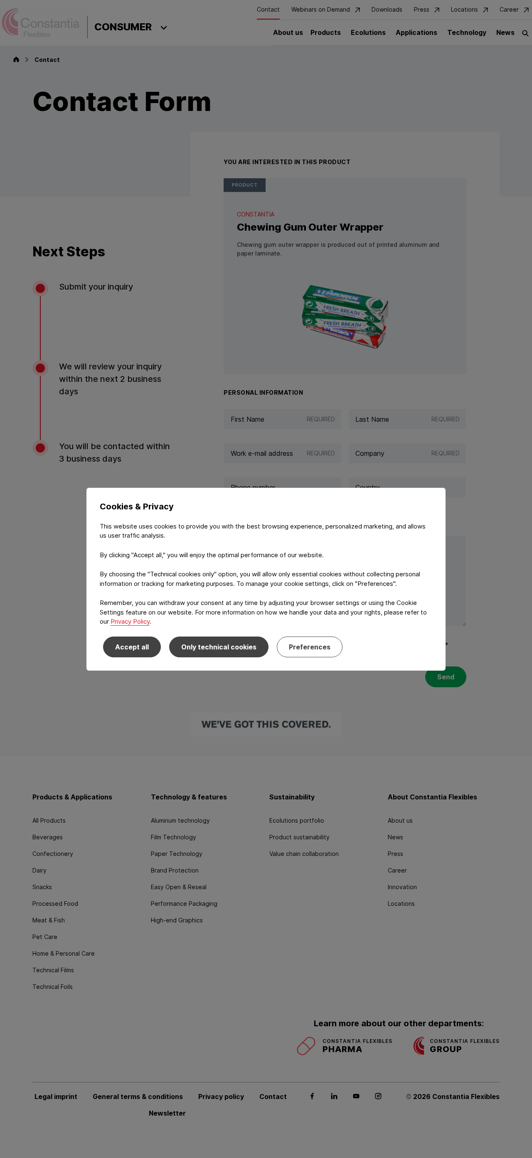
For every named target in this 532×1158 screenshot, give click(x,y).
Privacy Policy (130, 621)
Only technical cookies (218, 647)
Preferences (309, 647)
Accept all (132, 647)
